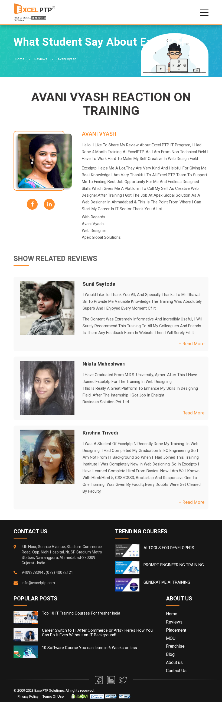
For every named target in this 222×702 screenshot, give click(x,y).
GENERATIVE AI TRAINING (166, 582)
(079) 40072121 (59, 572)
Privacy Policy (28, 696)
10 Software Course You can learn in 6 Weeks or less (89, 648)
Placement (176, 630)
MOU (170, 638)
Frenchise (175, 646)
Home (19, 59)
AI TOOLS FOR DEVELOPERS (168, 547)
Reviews (40, 59)
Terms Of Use (53, 696)
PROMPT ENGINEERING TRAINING (173, 564)
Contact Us (176, 670)
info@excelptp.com (38, 583)
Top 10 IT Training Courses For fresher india (81, 613)
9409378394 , (33, 572)
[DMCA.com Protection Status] (80, 696)
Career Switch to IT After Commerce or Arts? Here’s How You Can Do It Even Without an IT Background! (97, 632)
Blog (170, 654)
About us (174, 662)
